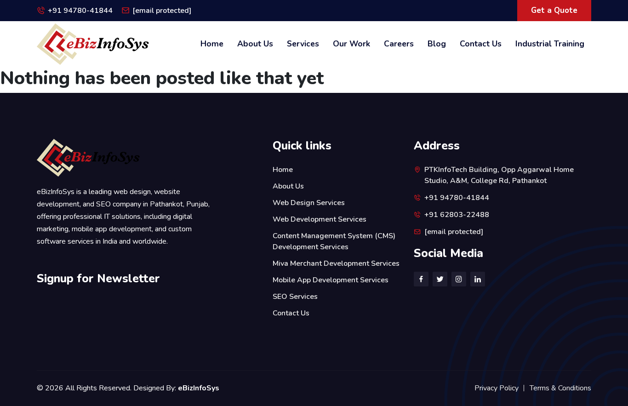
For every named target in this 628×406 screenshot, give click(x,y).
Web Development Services (319, 219)
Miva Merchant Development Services (336, 263)
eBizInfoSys (198, 388)
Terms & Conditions (560, 388)
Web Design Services (309, 203)
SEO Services (295, 297)
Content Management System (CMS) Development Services (334, 241)
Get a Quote (554, 10)
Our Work (351, 43)
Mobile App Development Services (330, 280)
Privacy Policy (496, 388)
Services (303, 43)
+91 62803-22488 (456, 215)
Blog (437, 43)
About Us (255, 43)
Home (211, 43)
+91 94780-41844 (80, 11)
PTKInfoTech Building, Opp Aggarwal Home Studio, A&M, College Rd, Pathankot (499, 175)
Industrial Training (549, 43)
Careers (399, 43)
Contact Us (481, 43)
